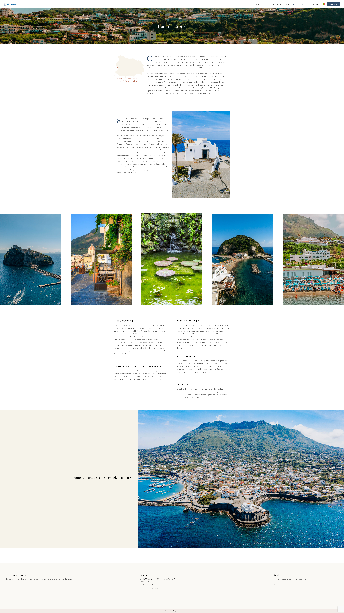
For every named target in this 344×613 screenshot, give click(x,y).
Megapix (175, 611)
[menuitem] (324, 4)
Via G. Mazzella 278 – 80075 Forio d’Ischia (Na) (158, 579)
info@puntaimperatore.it (149, 588)
